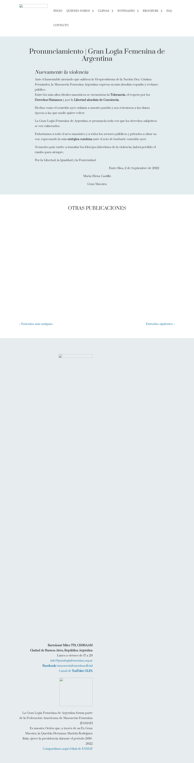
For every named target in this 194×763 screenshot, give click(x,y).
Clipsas (104, 11)
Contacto (61, 25)
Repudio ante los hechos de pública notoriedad (66, 229)
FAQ (169, 11)
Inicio (57, 11)
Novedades (126, 11)
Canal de (76, 671)
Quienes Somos (78, 11)
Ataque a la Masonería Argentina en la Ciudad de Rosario (75, 261)
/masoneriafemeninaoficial (67, 666)
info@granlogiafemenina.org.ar (71, 661)
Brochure (151, 11)
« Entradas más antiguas (36, 324)
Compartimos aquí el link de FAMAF (68, 749)
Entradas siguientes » (160, 324)
